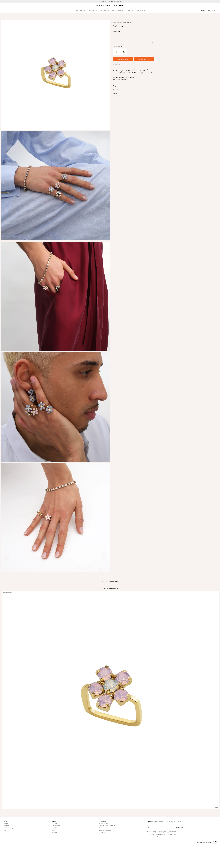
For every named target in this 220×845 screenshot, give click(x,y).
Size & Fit (115, 90)
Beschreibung (116, 65)
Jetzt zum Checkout (144, 59)
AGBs (100, 828)
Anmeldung (179, 827)
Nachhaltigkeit (56, 825)
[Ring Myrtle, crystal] (123, 55)
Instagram (54, 830)
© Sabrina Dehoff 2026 (201, 842)
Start (114, 23)
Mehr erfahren (118, 82)
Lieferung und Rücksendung (107, 825)
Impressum (102, 832)
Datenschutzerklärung (105, 830)
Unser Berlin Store (57, 828)
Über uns (54, 823)
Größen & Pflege (9, 828)
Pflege (115, 86)
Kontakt (6, 823)
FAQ (5, 830)
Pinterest (54, 832)
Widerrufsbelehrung (104, 823)
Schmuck (119, 23)
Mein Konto (7, 825)
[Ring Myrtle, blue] (116, 55)
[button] (83, 11)
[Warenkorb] (218, 10)
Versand (115, 94)
